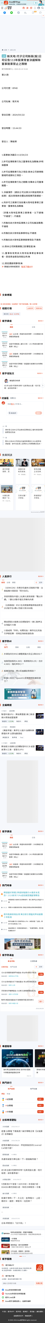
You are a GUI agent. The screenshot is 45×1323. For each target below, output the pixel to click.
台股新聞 (12, 711)
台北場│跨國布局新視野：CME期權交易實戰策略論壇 (26, 335)
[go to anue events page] (35, 8)
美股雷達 (12, 727)
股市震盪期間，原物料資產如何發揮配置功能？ (6, 470)
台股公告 (13, 50)
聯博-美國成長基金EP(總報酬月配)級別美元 (17, 999)
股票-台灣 (12, 985)
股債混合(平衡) (14, 976)
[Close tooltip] (38, 18)
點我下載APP (27, 266)
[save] (33, 12)
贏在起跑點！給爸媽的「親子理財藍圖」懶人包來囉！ (20, 304)
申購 (41, 974)
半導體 (10, 1111)
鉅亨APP (11, 1311)
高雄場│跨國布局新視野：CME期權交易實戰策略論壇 (26, 355)
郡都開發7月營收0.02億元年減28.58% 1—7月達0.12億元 (38, 496)
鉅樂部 (25, 1311)
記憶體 (10, 1099)
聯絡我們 (28, 1316)
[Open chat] (40, 12)
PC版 (4, 1311)
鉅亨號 (18, 1311)
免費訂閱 (39, 1283)
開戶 (41, 1001)
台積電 (10, 1105)
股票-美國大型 (13, 1003)
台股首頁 (30, 308)
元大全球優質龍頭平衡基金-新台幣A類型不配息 (18, 972)
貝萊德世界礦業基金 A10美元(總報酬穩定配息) (18, 990)
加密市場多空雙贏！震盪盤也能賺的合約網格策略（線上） (26, 365)
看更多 (40, 320)
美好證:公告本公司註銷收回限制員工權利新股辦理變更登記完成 (23, 430)
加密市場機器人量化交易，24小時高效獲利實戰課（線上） (26, 345)
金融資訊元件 (18, 1316)
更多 (40, 582)
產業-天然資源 (13, 994)
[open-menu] (2, 8)
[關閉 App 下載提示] (2, 3)
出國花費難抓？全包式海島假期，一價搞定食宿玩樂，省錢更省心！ (6, 496)
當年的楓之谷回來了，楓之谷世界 (37, 470)
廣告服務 (40, 1311)
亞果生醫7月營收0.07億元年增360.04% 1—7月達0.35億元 (22, 496)
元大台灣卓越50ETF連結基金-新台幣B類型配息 (19, 981)
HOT (11, 334)
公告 (5, 50)
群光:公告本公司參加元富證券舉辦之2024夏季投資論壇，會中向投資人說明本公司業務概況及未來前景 (23, 442)
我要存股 (39, 308)
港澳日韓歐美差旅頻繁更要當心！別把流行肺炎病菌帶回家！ (21, 470)
